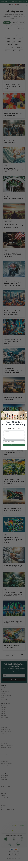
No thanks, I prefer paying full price (14, 448)
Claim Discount (14, 444)
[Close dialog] (26, 412)
